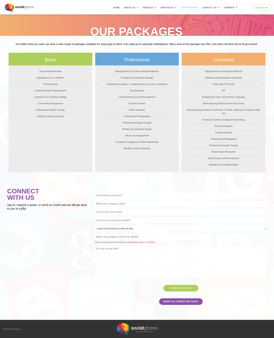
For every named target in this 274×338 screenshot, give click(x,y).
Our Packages (189, 7)
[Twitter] (257, 328)
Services (148, 7)
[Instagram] (240, 328)
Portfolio (167, 7)
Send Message (181, 288)
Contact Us (209, 7)
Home (116, 7)
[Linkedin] (266, 328)
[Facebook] (249, 328)
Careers (229, 7)
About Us (129, 7)
